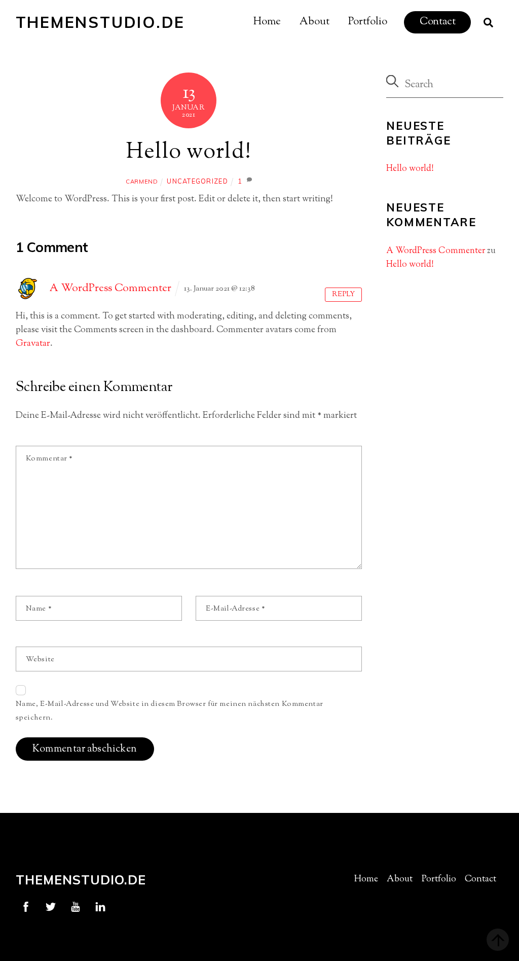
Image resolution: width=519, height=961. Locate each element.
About (314, 21)
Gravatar (33, 343)
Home (267, 21)
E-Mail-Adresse (235, 608)
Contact (437, 21)
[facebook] (26, 907)
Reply (343, 294)
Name (39, 608)
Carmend (142, 181)
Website (40, 659)
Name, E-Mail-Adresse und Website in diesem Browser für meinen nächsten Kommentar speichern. (169, 711)
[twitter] (51, 907)
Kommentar (49, 458)
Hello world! (189, 152)
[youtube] (75, 907)
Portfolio (367, 21)
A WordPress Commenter (110, 288)
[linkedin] (100, 907)
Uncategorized (197, 181)
